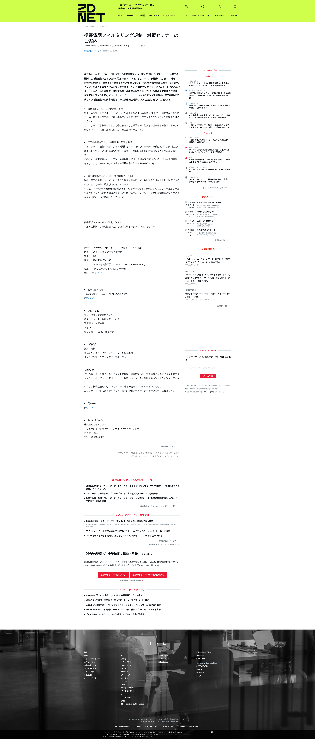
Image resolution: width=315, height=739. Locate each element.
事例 (86, 655)
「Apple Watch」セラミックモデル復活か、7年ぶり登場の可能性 (115, 614)
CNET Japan (208, 392)
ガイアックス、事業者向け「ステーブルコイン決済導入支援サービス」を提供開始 (122, 493)
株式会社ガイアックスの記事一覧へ (162, 544)
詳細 (142, 737)
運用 (123, 685)
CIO (122, 655)
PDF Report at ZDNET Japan (132, 704)
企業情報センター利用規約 (130, 580)
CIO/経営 (141, 15)
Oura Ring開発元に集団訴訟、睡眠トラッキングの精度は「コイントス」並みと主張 (123, 609)
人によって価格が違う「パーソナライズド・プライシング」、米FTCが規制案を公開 (123, 605)
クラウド (184, 15)
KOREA (198, 676)
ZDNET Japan (89, 27)
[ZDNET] (96, 11)
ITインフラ (154, 15)
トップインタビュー (92, 659)
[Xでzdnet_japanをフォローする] (157, 643)
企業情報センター (91, 665)
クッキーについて (152, 727)
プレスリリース (102, 27)
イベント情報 (89, 672)
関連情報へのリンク (168, 446)
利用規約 (137, 727)
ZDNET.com (200, 659)
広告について (168, 727)
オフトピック (126, 697)
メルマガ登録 (208, 376)
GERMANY (200, 673)
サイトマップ (194, 727)
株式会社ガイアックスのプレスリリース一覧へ (158, 506)
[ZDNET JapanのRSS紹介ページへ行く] (164, 643)
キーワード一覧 (90, 678)
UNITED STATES (202, 666)
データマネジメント (201, 15)
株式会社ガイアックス (92, 51)
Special (233, 15)
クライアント (126, 662)
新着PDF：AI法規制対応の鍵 (130, 8)
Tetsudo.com (163, 662)
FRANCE (199, 669)
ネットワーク (126, 678)
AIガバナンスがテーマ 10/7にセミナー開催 (136, 5)
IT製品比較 (88, 675)
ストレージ (125, 675)
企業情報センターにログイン (113, 575)
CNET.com (200, 655)
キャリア (124, 694)
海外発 (130, 15)
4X (159, 652)
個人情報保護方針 (122, 727)
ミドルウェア (126, 681)
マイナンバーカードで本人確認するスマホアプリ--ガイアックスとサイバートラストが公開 (128, 531)
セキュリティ (169, 15)
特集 (120, 15)
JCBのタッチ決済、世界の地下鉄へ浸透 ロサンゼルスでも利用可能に (117, 600)
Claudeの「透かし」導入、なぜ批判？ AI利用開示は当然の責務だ (115, 595)
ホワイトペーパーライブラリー (215, 188)
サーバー (124, 672)
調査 (123, 701)
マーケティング (127, 688)
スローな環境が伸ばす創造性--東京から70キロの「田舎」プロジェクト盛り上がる (124, 536)
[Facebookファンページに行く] (150, 643)
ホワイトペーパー (91, 662)
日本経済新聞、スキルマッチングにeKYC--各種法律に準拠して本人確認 (119, 521)
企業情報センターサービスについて (148, 575)
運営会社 (181, 727)
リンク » (97, 273)
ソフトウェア (220, 15)
